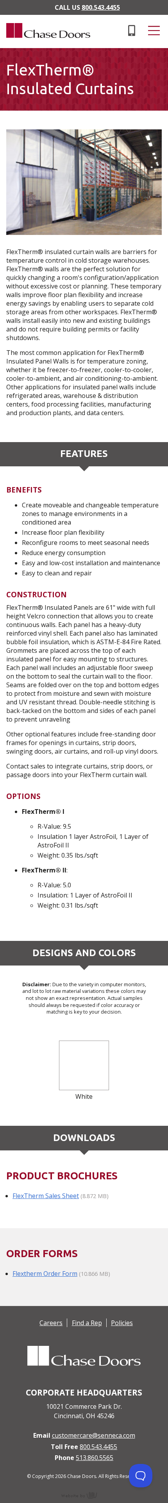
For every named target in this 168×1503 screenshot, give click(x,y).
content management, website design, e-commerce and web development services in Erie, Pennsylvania (84, 1495)
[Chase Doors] (45, 43)
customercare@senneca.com (93, 1435)
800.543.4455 (101, 7)
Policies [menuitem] (122, 1322)
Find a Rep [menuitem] (87, 1322)
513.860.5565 (94, 1457)
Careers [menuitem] (51, 1322)
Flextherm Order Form (45, 1273)
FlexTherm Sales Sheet (46, 1195)
